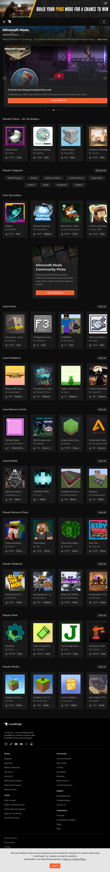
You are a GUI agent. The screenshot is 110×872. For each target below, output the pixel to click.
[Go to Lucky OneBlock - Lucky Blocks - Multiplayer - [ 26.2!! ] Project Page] (70, 690)
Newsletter (61, 772)
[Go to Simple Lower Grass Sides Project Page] (70, 433)
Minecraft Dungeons (12, 785)
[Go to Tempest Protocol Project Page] (43, 219)
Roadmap (61, 776)
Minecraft (8, 763)
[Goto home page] (10, 22)
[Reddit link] (31, 744)
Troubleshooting (63, 800)
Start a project (10, 800)
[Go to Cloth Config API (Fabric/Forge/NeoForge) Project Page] (43, 639)
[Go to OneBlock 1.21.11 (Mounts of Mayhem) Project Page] (43, 690)
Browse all (101, 170)
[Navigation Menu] (4, 21)
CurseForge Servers (64, 785)
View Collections (55, 293)
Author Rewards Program (14, 809)
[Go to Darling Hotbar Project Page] (15, 433)
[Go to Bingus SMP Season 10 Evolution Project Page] (15, 381)
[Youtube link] (16, 744)
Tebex (59, 824)
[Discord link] (21, 744)
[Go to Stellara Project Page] (15, 219)
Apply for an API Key (12, 814)
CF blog (60, 768)
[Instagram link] (6, 744)
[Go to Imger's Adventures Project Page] (70, 381)
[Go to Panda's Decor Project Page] (70, 142)
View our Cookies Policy (74, 859)
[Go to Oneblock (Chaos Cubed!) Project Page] (15, 690)
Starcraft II (8, 776)
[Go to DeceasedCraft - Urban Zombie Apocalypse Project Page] (43, 587)
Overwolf (60, 816)
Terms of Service (10, 838)
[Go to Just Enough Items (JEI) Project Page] (70, 639)
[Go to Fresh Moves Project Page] (43, 536)
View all (102, 306)
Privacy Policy (9, 842)
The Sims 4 (8, 772)
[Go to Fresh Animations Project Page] (15, 536)
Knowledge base (63, 796)
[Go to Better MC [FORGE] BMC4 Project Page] (70, 587)
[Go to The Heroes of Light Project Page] (43, 381)
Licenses (7, 847)
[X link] (26, 744)
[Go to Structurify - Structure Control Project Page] (15, 330)
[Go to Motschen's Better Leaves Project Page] (70, 536)
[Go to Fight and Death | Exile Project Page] (15, 484)
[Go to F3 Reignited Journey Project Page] (43, 330)
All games (8, 759)
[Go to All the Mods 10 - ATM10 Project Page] (15, 587)
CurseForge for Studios (66, 820)
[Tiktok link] (11, 744)
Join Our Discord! (64, 759)
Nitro (59, 829)
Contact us (61, 805)
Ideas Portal (61, 763)
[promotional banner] (55, 8)
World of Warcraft (12, 768)
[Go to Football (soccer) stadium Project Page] (70, 484)
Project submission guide (14, 805)
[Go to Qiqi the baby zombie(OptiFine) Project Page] (43, 433)
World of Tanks (10, 790)
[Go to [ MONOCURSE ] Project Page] (43, 484)
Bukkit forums (62, 781)
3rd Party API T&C (11, 818)
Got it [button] (55, 866)
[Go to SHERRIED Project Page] (70, 330)
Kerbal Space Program (13, 781)
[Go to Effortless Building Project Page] (43, 142)
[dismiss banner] (105, 3)
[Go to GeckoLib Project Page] (15, 639)
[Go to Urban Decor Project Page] (15, 142)
